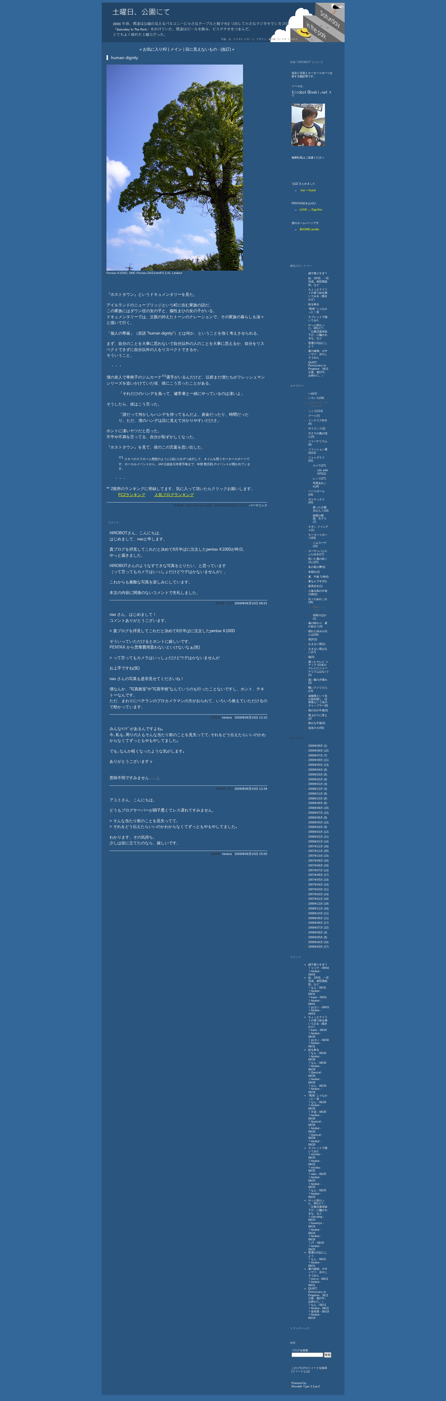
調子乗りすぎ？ (317, 273)
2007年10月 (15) (318, 855)
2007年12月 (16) (318, 846)
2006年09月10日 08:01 (251, 603)
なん (313, 987)
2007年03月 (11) (318, 889)
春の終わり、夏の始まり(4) (317, 625)
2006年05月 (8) (317, 937)
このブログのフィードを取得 (309, 1367)
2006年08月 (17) (318, 922)
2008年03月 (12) (318, 831)
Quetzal (316, 1072)
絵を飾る (313, 304)
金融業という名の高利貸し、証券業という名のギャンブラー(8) (318, 700)
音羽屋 (315, 1311)
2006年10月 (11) (318, 913)
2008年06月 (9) (317, 817)
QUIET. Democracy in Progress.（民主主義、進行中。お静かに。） (318, 369)
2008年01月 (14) (318, 841)
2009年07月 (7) (317, 755)
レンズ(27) (319, 478)
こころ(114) (315, 410)
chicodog (316, 1216)
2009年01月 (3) (317, 784)
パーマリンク (258, 505)
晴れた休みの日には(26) (317, 633)
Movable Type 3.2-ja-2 (306, 1386)
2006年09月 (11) (318, 918)
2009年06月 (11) (318, 760)
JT (312, 1242)
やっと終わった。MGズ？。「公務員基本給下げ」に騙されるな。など (317, 332)
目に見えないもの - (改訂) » (209, 49)
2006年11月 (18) (318, 908)
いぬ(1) (312, 393)
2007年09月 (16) (318, 860)
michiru (315, 1154)
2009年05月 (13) (318, 764)
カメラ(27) (319, 465)
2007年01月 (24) (318, 898)
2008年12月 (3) (317, 788)
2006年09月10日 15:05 (251, 854)
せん (313, 1085)
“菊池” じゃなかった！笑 (317, 310)
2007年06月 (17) (318, 874)
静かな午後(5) (316, 723)
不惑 (313, 1111)
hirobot (227, 717)
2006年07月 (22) (318, 927)
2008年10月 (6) (317, 798)
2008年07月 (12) (318, 812)
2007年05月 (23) (318, 879)
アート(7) (314, 415)
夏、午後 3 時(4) (318, 576)
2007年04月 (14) (318, 884)
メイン (176, 49)
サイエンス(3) (316, 428)
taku (313, 1174)
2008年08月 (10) (318, 807)
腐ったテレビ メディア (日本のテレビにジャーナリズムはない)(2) (318, 668)
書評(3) (312, 639)
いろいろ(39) (316, 397)
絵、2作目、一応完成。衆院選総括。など (318, 281)
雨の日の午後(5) (318, 710)
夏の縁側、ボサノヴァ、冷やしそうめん (317, 354)
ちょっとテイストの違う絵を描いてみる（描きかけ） (317, 294)
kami (314, 997)
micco (315, 1278)
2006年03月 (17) (318, 946)
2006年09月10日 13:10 (251, 717)
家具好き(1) (315, 586)
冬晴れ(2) (314, 571)
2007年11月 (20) (318, 850)
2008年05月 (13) (318, 822)
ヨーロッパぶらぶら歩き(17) (317, 552)
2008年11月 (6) (317, 793)
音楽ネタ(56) (316, 727)
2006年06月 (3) (317, 932)
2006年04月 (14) (318, 942)
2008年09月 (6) (317, 803)
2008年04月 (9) (317, 827)
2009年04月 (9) (317, 769)
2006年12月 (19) (318, 903)
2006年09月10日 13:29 (251, 788)
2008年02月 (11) (318, 836)
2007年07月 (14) (318, 870)
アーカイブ (297, 738)
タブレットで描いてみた (317, 318)
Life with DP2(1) (322, 472)
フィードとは (300, 1371)
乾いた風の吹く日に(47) (317, 560)
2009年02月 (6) (317, 779)
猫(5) (311, 657)
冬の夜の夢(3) (316, 567)
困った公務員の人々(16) (321, 509)
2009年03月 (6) (317, 774)
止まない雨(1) (316, 643)
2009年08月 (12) (318, 750)
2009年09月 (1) (317, 745)
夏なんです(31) (317, 581)
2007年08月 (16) (318, 865)
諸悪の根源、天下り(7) (319, 519)
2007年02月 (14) (318, 894)
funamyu (316, 1223)
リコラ (315, 967)
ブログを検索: (300, 1350)
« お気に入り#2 (153, 49)
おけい (315, 1007)
